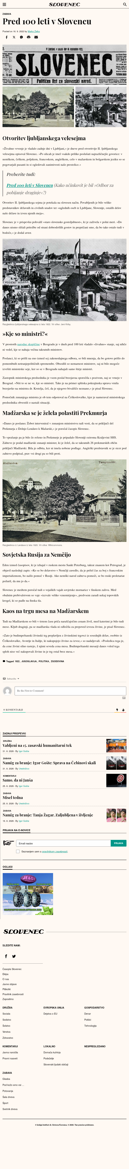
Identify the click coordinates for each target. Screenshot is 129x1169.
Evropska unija (54, 1007)
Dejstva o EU (50, 1013)
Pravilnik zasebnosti (13, 994)
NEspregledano (94, 1046)
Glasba (6, 1078)
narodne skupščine (28, 344)
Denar (87, 1013)
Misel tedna (13, 797)
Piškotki (7, 989)
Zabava (7, 13)
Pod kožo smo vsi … (13, 1085)
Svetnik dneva (10, 1109)
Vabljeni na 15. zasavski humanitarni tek (37, 745)
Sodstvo (7, 1019)
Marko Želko (34, 31)
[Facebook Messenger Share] (21, 37)
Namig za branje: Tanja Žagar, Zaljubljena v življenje (48, 814)
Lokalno (49, 1046)
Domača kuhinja (52, 1052)
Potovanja (8, 1091)
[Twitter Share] (13, 37)
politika (44, 661)
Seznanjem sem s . (45, 851)
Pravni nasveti (10, 1058)
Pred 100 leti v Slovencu (29, 185)
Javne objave (10, 984)
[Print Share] (28, 37)
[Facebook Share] (6, 37)
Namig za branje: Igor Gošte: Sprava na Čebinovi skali (49, 762)
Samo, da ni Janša (18, 780)
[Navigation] (4, 4)
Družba (7, 740)
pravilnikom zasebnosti (54, 851)
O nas (6, 979)
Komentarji (9, 775)
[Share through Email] (35, 37)
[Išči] (125, 4)
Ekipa (5, 974)
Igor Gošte (24, 751)
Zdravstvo (8, 1037)
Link (28, 894)
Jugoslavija (29, 661)
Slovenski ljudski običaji (56, 1064)
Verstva (6, 1031)
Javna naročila (10, 1052)
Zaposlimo (8, 999)
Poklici (87, 1019)
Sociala (6, 1013)
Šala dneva (8, 1097)
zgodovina (57, 661)
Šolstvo (6, 1025)
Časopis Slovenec (12, 969)
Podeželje (49, 1058)
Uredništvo (24, 768)
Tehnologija (90, 1025)
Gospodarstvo (94, 1007)
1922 (17, 661)
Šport (5, 1103)
